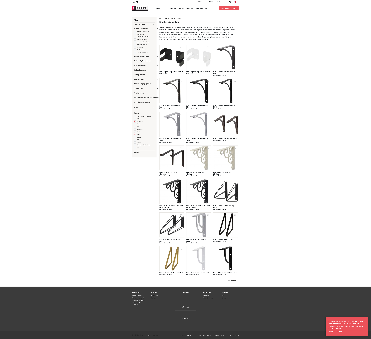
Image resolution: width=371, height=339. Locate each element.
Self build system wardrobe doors (146, 97)
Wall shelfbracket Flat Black (223, 239)
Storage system (139, 75)
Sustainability (201, 8)
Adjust (339, 332)
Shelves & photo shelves (143, 61)
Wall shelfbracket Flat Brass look (171, 273)
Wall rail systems (140, 70)
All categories (135, 304)
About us (210, 1)
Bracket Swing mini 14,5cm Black (225, 273)
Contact (218, 1)
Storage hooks (139, 79)
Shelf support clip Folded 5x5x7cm (171, 72)
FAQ (225, 1)
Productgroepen (139, 24)
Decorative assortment (142, 56)
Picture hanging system (142, 84)
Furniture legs (139, 93)
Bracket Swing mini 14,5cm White (198, 273)
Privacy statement (186, 335)
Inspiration (171, 8)
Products (159, 8)
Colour (136, 108)
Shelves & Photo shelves (138, 300)
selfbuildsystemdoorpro (142, 102)
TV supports (138, 88)
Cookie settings (233, 335)
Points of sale (154, 295)
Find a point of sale (229, 8)
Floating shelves (140, 65)
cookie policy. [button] (338, 328)
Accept (332, 332)
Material (136, 113)
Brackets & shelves (141, 28)
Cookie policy (219, 335)
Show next (232, 280)
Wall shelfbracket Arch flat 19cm (225, 139)
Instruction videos (185, 8)
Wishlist (201, 1)
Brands (136, 152)
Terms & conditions (204, 335)
